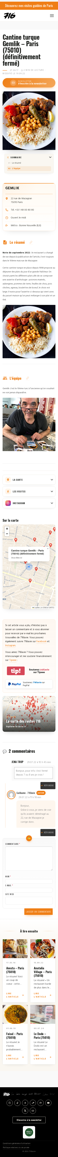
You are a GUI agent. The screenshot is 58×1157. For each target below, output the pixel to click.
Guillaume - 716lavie (25, 793)
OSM (44, 607)
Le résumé (16, 163)
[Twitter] (25, 1111)
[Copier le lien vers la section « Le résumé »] (31, 242)
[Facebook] (25, 1103)
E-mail (9, 885)
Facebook (41, 641)
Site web (9, 894)
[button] (29, 566)
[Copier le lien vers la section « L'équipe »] (27, 378)
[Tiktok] (17, 1103)
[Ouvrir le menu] (52, 15)
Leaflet (37, 607)
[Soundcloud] (33, 1103)
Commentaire (12, 844)
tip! (16, 671)
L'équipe (16, 168)
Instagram (10, 646)
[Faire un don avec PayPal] (14, 684)
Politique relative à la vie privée (16, 1147)
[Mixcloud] (41, 1103)
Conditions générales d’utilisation (16, 1143)
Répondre (49, 832)
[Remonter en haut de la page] (51, 1138)
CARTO (51, 607)
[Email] (33, 1111)
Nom (8, 876)
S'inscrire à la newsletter (29, 1120)
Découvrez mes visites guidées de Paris (29, 5)
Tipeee (12, 660)
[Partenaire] (29, 1132)
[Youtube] (48, 1103)
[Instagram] (10, 1103)
